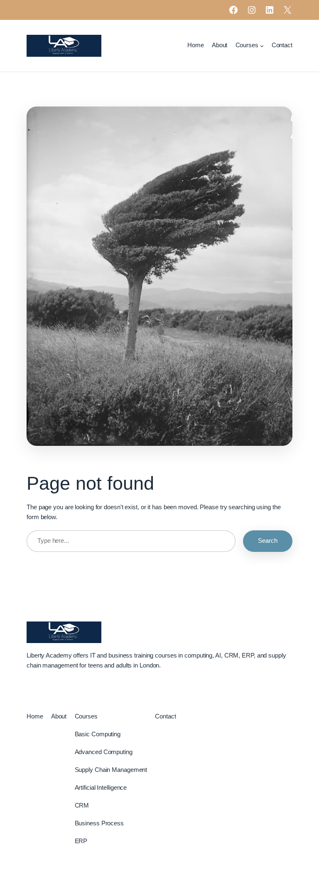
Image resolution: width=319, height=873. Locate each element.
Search (267, 540)
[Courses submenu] (262, 46)
